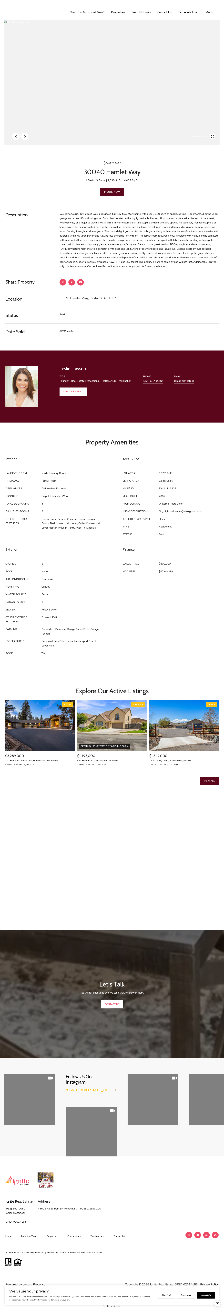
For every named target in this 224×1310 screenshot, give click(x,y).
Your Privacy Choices (112, 1306)
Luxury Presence (34, 1284)
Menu (209, 12)
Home (8, 1236)
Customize (186, 1295)
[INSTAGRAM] (188, 1235)
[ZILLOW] (215, 1235)
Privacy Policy (209, 1284)
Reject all (166, 1295)
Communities (74, 1236)
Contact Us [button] (112, 1004)
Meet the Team (29, 1236)
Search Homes (141, 12)
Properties (118, 12)
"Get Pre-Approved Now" (87, 12)
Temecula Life (187, 12)
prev (16, 136)
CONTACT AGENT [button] (73, 391)
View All (209, 781)
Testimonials (97, 1236)
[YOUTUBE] (197, 1235)
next (25, 136)
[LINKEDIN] (206, 1235)
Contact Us (164, 12)
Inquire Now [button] (112, 192)
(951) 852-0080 (153, 381)
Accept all (206, 1295)
